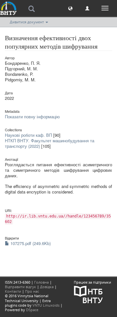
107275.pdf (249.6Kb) (30, 243)
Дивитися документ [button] (27, 21)
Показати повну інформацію (32, 116)
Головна (41, 282)
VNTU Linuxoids (45, 305)
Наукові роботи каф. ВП (28, 135)
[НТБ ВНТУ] (88, 293)
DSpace (32, 309)
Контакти (13, 291)
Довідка (47, 286)
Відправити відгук (20, 286)
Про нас (32, 291)
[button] (70, 8)
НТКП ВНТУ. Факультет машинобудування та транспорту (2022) (49, 143)
